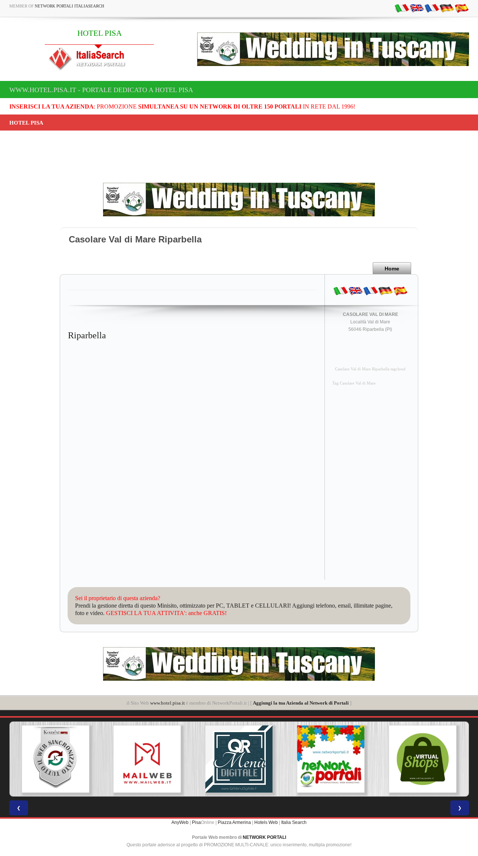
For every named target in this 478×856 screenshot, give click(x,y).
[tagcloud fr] (431, 8)
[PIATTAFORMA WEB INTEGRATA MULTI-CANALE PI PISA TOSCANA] (55, 759)
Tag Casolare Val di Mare (354, 383)
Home (392, 269)
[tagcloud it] (401, 8)
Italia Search (294, 822)
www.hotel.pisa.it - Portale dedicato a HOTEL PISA (101, 90)
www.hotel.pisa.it (167, 703)
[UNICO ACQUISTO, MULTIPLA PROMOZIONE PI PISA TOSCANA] (330, 759)
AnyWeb (180, 822)
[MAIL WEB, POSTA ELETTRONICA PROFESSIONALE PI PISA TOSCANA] (147, 759)
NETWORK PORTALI (264, 837)
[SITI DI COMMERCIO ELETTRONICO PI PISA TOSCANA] (422, 759)
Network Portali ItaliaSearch (69, 6)
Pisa (196, 822)
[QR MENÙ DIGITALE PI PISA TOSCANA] (239, 759)
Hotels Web (266, 822)
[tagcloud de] (446, 8)
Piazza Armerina (234, 822)
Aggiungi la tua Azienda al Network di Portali (301, 703)
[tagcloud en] (416, 8)
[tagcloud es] (461, 8)
